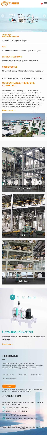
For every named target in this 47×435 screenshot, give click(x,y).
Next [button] (44, 16)
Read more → (9, 110)
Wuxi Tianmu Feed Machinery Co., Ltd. (22, 82)
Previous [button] (2, 16)
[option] (23, 16)
